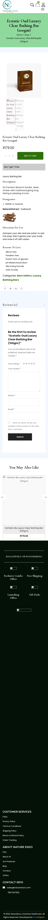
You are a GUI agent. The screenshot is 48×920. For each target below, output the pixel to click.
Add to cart (30, 155)
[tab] (24, 305)
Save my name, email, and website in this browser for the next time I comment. (23, 426)
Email (11, 409)
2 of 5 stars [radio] (26, 363)
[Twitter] (12, 899)
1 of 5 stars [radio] (24, 363)
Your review (14, 368)
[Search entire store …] (32, 5)
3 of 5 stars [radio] (29, 363)
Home (19, 35)
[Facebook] (5, 899)
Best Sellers (24, 275)
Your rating (14, 363)
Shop (27, 35)
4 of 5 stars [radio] (32, 363)
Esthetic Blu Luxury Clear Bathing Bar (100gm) (24, 529)
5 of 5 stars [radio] (34, 363)
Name (11, 395)
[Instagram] (18, 899)
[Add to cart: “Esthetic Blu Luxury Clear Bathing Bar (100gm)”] (24, 506)
